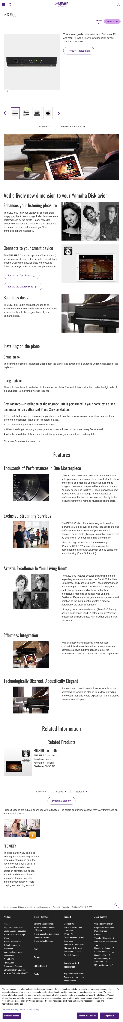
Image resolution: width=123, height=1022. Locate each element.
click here (67, 1000)
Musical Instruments (42, 907)
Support (79, 791)
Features (43, 126)
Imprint (6, 1009)
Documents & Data (72, 951)
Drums (6, 937)
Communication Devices (14, 969)
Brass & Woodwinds (12, 941)
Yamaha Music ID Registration (71, 964)
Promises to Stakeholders (105, 941)
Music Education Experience (46, 933)
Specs (59, 791)
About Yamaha (100, 917)
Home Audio (9, 962)
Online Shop (39, 966)
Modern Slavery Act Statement (103, 960)
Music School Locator (43, 940)
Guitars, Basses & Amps (14, 934)
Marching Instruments (13, 952)
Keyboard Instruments (13, 927)
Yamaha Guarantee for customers (74, 929)
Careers (97, 934)
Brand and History (102, 947)
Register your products (74, 977)
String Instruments (12, 944)
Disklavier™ (77, 907)
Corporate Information (103, 923)
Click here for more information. (20, 441)
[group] (15, 113)
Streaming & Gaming (13, 966)
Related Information (71, 126)
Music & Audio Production (15, 930)
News (36, 949)
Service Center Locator (74, 937)
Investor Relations (102, 951)
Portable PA (9, 959)
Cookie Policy (32, 1009)
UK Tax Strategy (101, 964)
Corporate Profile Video (104, 927)
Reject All (109, 1015)
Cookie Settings (11, 1015)
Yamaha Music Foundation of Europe (45, 929)
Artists (37, 957)
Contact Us (69, 923)
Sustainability (100, 955)
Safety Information (72, 955)
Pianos (55, 907)
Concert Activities (41, 937)
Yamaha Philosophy (103, 937)
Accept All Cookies (87, 1015)
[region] (61, 1003)
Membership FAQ (71, 980)
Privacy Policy (18, 1009)
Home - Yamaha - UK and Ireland (17, 907)
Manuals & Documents (74, 944)
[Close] (118, 989)
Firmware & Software (73, 947)
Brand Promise (100, 930)
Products (65, 907)
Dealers (37, 974)
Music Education (41, 917)
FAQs (66, 933)
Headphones (9, 955)
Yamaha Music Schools (44, 923)
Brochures (68, 940)
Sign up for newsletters (74, 973)
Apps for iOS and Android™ (16, 973)
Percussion (8, 948)
